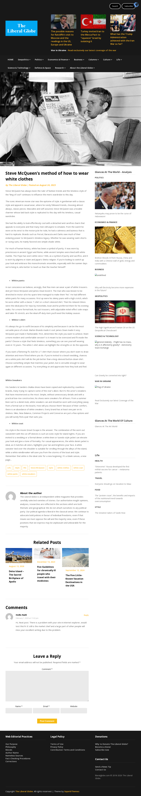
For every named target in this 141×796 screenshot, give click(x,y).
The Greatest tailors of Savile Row (110, 513)
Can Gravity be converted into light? (110, 375)
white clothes (63, 468)
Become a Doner (103, 747)
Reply (86, 615)
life (24, 468)
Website (73, 706)
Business (78, 59)
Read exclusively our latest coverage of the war (92, 50)
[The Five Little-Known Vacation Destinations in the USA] (75, 556)
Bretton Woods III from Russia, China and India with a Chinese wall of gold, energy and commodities (115, 261)
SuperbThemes (71, 791)
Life (118, 59)
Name (18, 706)
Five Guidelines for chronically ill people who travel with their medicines (46, 573)
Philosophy (11, 747)
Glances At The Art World (106, 426)
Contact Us (100, 769)
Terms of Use (56, 744)
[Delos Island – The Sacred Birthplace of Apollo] (19, 554)
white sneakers (28, 474)
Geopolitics (23, 59)
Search (115, 6)
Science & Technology (18, 68)
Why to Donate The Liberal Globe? (111, 744)
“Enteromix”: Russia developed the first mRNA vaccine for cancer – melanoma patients (112, 469)
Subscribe (128, 6)
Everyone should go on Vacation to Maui (113, 484)
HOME (10, 59)
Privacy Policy (56, 747)
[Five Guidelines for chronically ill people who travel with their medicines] (47, 552)
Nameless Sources (14, 755)
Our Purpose (11, 744)
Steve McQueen (37, 468)
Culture (106, 59)
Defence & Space (43, 68)
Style (17, 468)
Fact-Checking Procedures (18, 758)
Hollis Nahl (21, 614)
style (51, 468)
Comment (47, 669)
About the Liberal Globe (81, 68)
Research (59, 68)
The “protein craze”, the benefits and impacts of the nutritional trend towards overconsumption (115, 498)
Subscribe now (102, 749)
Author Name (12, 752)
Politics (38, 59)
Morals (9, 749)
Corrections (11, 761)
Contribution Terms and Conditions (67, 749)
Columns (93, 59)
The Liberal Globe (18, 185)
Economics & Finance (58, 59)
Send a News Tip (103, 766)
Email (46, 706)
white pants (12, 474)
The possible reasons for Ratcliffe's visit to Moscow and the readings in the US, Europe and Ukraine (62, 38)
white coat (78, 468)
